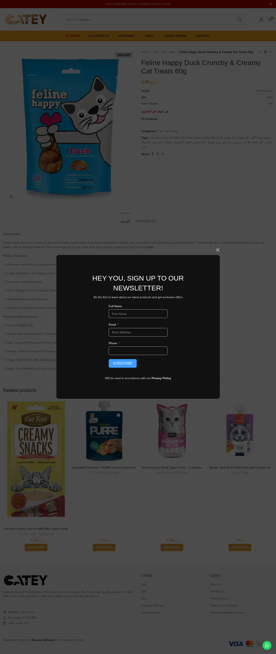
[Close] (218, 250)
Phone (112, 343)
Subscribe (122, 363)
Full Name (115, 306)
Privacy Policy (161, 378)
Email (112, 324)
